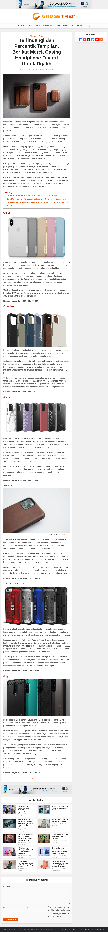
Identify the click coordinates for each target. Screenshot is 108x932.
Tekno (29, 26)
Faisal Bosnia (49, 69)
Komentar (7, 886)
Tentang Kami (5, 929)
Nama (6, 907)
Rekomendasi (48, 26)
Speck (27, 778)
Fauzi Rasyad (22, 831)
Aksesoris (33, 36)
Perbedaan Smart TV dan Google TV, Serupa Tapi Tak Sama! (60, 836)
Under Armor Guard (40, 778)
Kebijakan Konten (33, 929)
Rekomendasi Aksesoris (18, 778)
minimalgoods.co (64, 534)
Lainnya (80, 26)
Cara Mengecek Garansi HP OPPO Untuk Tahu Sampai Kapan (33, 195)
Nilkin (5, 778)
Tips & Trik (62, 26)
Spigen (32, 778)
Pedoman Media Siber (46, 929)
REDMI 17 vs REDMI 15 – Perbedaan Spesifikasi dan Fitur (60, 808)
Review (37, 26)
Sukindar (20, 816)
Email (28, 907)
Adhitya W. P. (55, 814)
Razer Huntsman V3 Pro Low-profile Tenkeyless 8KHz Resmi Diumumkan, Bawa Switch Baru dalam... (26, 823)
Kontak (13, 929)
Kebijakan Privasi (21, 929)
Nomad (9, 778)
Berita (21, 26)
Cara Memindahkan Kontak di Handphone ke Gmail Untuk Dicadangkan (37, 199)
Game (71, 26)
